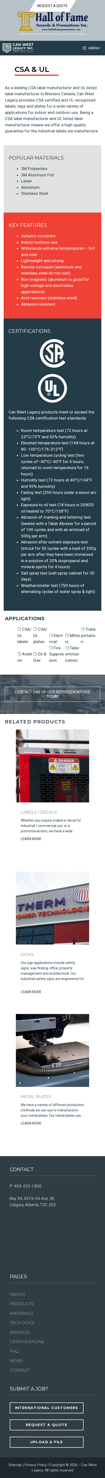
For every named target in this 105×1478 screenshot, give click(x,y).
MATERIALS (21, 1313)
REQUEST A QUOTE (52, 6)
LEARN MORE (31, 839)
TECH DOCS (22, 1322)
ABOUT (17, 1294)
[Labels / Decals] (52, 801)
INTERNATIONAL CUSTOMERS (46, 1408)
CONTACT (20, 1370)
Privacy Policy (36, 1465)
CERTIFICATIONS (27, 1341)
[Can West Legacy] (17, 48)
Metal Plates (36, 1096)
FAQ (14, 1351)
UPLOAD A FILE (46, 1442)
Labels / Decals (39, 812)
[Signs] (52, 943)
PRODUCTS (22, 1303)
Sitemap (15, 1465)
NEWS (16, 1360)
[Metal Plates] (52, 1085)
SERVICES (20, 1332)
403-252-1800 (28, 1186)
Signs (27, 954)
